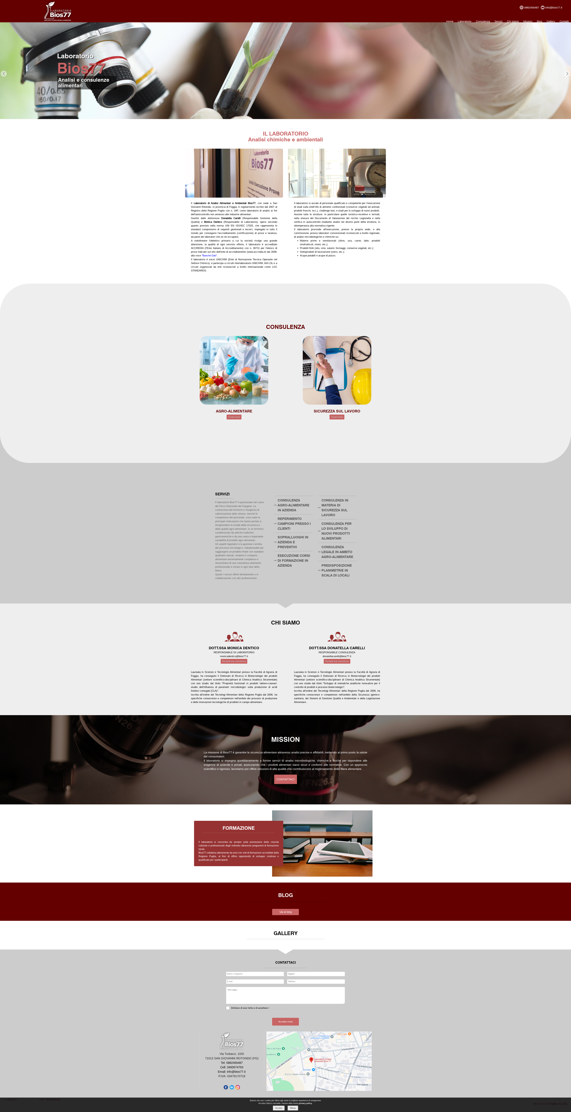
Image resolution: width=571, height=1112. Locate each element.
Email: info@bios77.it (232, 1071)
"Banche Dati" (209, 255)
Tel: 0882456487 (232, 1062)
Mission (527, 21)
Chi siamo (513, 21)
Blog (539, 21)
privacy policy (305, 1103)
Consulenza (483, 21)
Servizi (498, 21)
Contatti (564, 21)
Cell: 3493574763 (231, 1067)
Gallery (551, 21)
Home (449, 21)
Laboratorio (464, 21)
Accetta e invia (285, 1021)
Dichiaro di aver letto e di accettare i (250, 1007)
